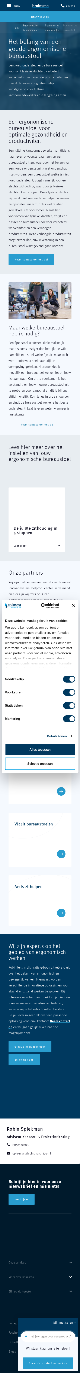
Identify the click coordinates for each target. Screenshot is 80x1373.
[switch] (64, 690)
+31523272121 (18, 1145)
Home (17, 27)
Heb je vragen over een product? (50, 1336)
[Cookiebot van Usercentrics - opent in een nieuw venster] (47, 606)
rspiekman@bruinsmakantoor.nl (29, 1153)
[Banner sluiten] (73, 605)
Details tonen (57, 736)
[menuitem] (15, 1323)
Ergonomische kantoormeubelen (32, 28)
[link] (40, 6)
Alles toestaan (40, 749)
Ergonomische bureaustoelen (52, 28)
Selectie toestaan (40, 763)
